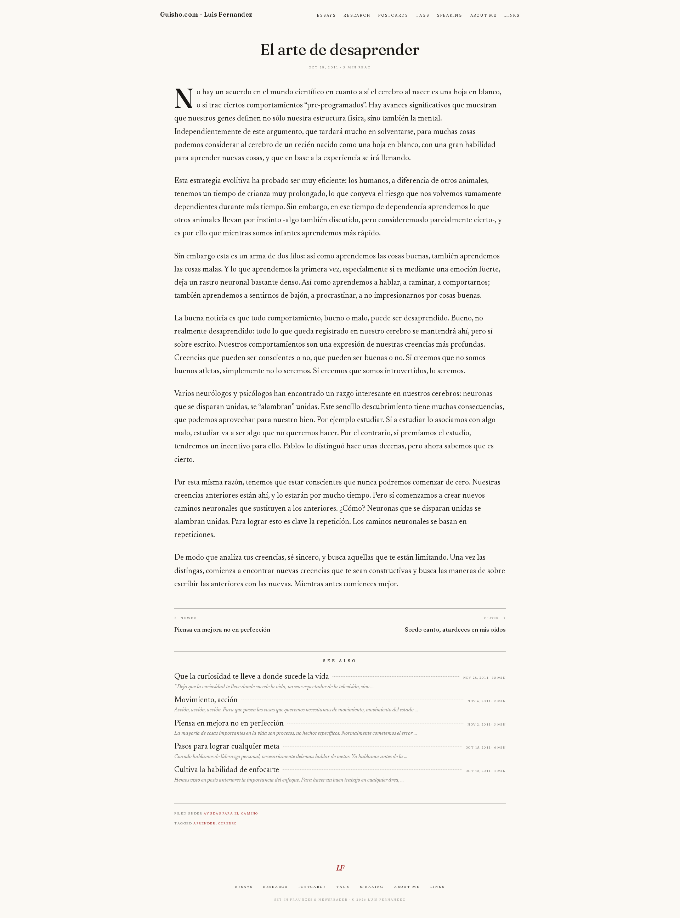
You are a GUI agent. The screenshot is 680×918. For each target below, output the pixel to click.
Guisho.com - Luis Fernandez (206, 14)
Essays (326, 15)
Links (512, 15)
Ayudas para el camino (231, 813)
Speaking (450, 15)
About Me (483, 15)
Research (357, 15)
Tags (422, 15)
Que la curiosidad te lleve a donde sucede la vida (251, 677)
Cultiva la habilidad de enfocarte (226, 770)
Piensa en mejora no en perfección (222, 629)
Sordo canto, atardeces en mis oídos (455, 629)
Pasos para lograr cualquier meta (226, 747)
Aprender (204, 823)
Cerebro (227, 823)
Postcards (393, 15)
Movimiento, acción (206, 700)
